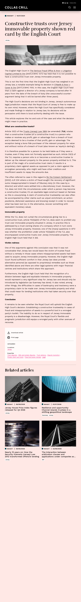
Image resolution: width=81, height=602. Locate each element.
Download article (17, 332)
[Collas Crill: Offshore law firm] (16, 7)
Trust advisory (41, 355)
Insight (10, 16)
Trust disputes (12, 355)
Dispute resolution (53, 355)
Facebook (63, 2)
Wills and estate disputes (26, 355)
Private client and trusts (15, 357)
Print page (14, 337)
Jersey (9, 349)
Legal (44, 357)
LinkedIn (65, 2)
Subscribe (73, 3)
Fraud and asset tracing (33, 357)
